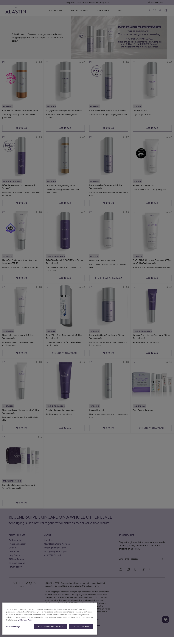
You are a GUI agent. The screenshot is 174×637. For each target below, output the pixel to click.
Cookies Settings (13, 627)
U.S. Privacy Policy (25, 620)
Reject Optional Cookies (50, 626)
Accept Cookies (81, 626)
